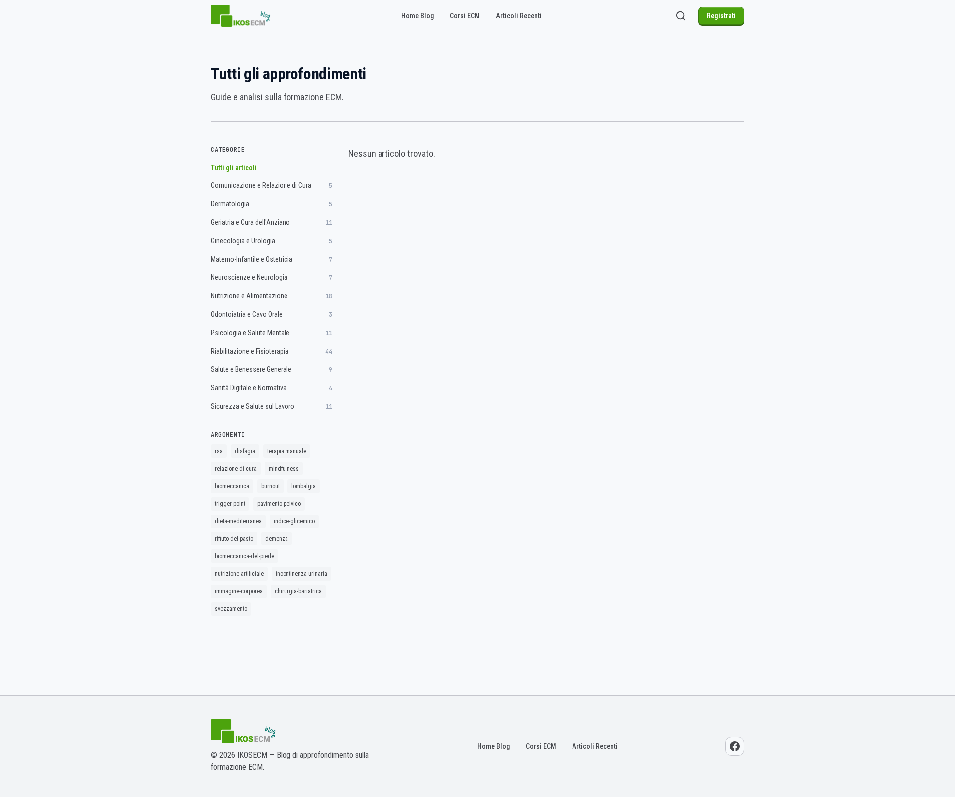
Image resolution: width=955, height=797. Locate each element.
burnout (270, 486)
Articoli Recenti (519, 16)
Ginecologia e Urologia (271, 241)
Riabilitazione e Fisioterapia (271, 351)
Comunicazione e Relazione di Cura (271, 185)
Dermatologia (271, 204)
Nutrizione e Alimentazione (271, 296)
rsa (219, 451)
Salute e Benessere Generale (271, 369)
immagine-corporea (239, 591)
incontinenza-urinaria (301, 573)
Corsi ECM (465, 16)
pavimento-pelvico (279, 503)
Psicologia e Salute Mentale (271, 333)
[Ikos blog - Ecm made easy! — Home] (241, 16)
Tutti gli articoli (234, 168)
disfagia (245, 451)
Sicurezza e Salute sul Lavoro (271, 406)
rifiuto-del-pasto (234, 538)
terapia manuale (286, 451)
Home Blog (417, 16)
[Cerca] (680, 15)
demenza (276, 538)
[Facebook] (734, 746)
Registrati (721, 16)
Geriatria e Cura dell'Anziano (271, 222)
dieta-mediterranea (238, 521)
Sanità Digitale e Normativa (271, 388)
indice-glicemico (294, 521)
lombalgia (303, 486)
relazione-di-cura (236, 468)
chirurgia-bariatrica (298, 591)
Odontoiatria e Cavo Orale (271, 314)
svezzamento (231, 608)
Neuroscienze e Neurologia (271, 277)
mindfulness (284, 468)
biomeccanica (232, 486)
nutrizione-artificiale (239, 573)
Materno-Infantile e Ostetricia (271, 259)
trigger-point (230, 503)
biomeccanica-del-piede (244, 556)
